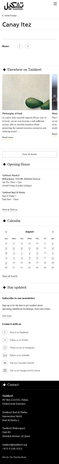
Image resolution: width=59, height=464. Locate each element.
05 (29, 248)
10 (14, 252)
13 (37, 252)
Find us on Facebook (19, 332)
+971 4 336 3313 (12, 449)
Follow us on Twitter (19, 340)
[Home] (17, 6)
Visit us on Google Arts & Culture (25, 370)
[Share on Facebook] (19, 46)
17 (14, 257)
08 (53, 248)
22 (53, 257)
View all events (9, 276)
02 (6, 248)
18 (22, 257)
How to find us (9, 209)
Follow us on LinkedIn (19, 355)
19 (29, 257)
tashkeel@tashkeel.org (14, 445)
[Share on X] (27, 46)
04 (22, 248)
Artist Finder (11, 15)
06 (37, 248)
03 (14, 248)
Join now (6, 316)
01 (53, 243)
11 (22, 252)
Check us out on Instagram (22, 347)
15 (53, 252)
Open (55, 3)
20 (37, 257)
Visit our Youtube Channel (22, 363)
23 (6, 262)
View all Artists (29, 154)
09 (6, 252)
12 (29, 252)
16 (6, 257)
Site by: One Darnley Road (14, 457)
